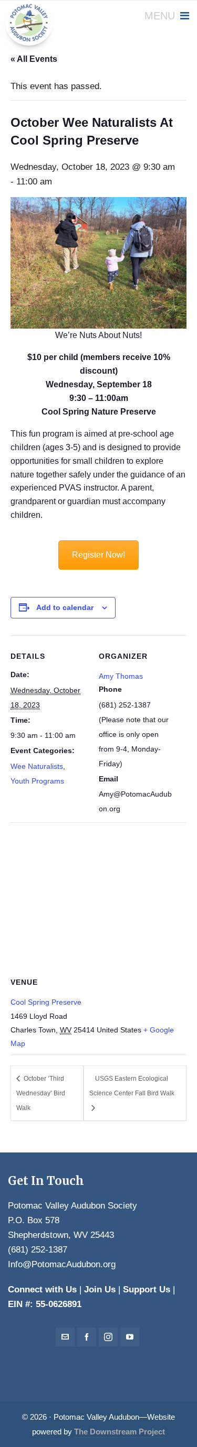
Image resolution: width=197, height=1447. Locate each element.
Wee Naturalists (37, 766)
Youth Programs (37, 781)
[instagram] (108, 1337)
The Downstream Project (119, 1432)
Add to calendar (65, 607)
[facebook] (86, 1337)
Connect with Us (42, 1289)
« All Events (34, 59)
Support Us (146, 1289)
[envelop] (65, 1337)
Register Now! (98, 554)
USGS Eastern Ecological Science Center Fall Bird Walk (131, 1086)
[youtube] (129, 1337)
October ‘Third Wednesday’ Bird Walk (40, 1093)
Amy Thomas (121, 676)
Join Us (100, 1289)
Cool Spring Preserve (46, 1002)
